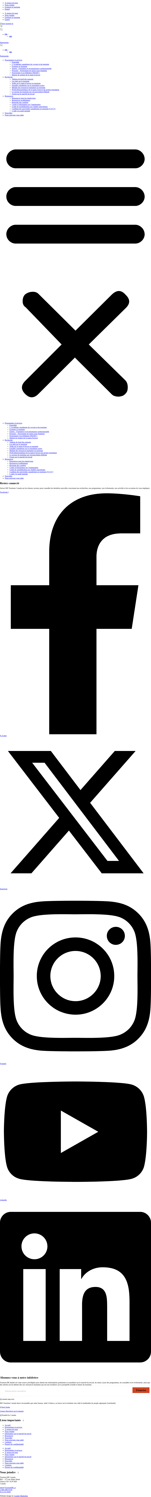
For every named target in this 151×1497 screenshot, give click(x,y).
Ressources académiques (21, 100)
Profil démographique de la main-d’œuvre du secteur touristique (35, 90)
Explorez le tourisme (12, 7)
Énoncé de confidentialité (14, 1444)
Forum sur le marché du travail (23, 94)
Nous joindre (9, 5)
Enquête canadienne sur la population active (28, 85)
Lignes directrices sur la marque (12, 1411)
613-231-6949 (5, 1492)
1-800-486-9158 (6, 1490)
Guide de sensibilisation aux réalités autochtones (30, 107)
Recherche (9, 77)
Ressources (9, 96)
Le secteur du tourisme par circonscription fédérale (30, 92)
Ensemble (15, 62)
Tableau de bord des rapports (22, 79)
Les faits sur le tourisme (20, 81)
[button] (75, 269)
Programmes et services (13, 60)
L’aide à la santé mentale (21, 111)
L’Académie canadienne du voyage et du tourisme (30, 64)
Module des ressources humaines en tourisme (28, 88)
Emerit (7, 9)
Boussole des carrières (20, 102)
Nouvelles (8, 113)
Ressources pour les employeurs (24, 98)
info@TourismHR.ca (8, 1488)
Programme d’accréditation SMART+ (26, 73)
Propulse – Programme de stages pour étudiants (29, 71)
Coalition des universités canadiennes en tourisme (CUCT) (33, 109)
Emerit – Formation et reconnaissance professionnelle (31, 69)
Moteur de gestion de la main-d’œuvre (26, 75)
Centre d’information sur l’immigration (26, 105)
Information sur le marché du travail (18, 1434)
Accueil (7, 1425)
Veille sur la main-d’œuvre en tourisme (26, 83)
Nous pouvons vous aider (14, 115)
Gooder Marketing (21, 1496)
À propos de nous (11, 3)
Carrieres (8, 1442)
